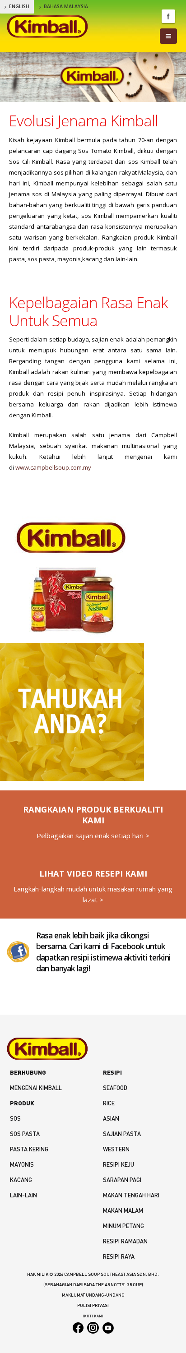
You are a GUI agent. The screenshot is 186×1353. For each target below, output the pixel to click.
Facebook (168, 16)
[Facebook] (18, 951)
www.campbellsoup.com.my (53, 467)
